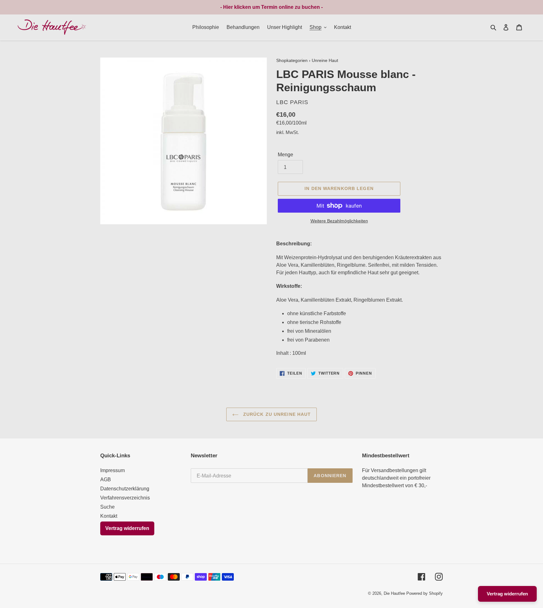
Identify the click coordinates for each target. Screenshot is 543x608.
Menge (285, 154)
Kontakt (108, 516)
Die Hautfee (394, 593)
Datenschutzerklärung (124, 488)
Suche (107, 507)
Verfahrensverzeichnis (125, 497)
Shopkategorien (292, 60)
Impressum (112, 470)
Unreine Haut (325, 60)
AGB (105, 479)
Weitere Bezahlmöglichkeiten (339, 220)
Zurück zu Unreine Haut (276, 414)
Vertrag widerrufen (127, 528)
